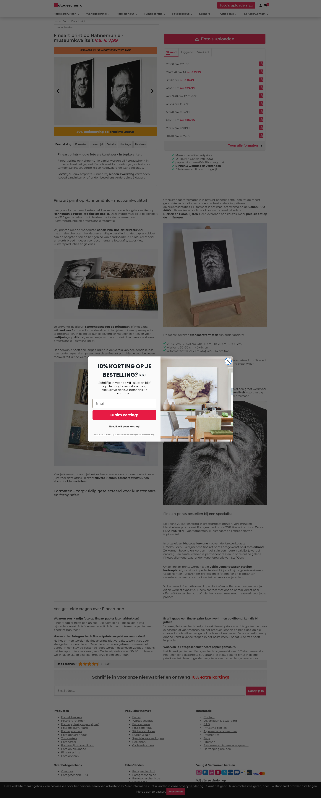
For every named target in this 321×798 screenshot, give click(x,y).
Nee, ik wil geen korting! (124, 426)
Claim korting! (124, 415)
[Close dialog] (228, 361)
